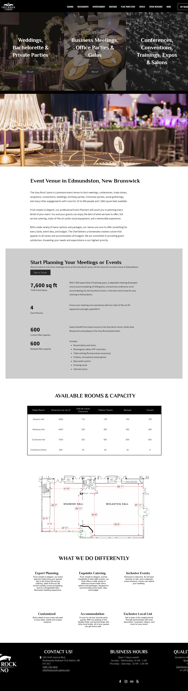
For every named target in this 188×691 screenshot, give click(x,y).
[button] (155, 7)
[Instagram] (126, 681)
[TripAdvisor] (132, 681)
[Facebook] (120, 681)
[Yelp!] (137, 681)
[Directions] (41, 657)
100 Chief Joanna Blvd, (54, 657)
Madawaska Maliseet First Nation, (60, 660)
